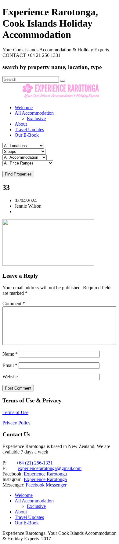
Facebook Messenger (46, 484)
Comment (13, 303)
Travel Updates (29, 129)
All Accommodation (34, 113)
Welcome (24, 107)
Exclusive (36, 118)
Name (10, 354)
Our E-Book (27, 135)
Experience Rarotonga (45, 473)
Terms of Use (15, 412)
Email (9, 365)
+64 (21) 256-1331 (34, 462)
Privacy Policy (16, 422)
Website (10, 376)
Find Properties (18, 174)
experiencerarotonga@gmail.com (49, 468)
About (21, 124)
